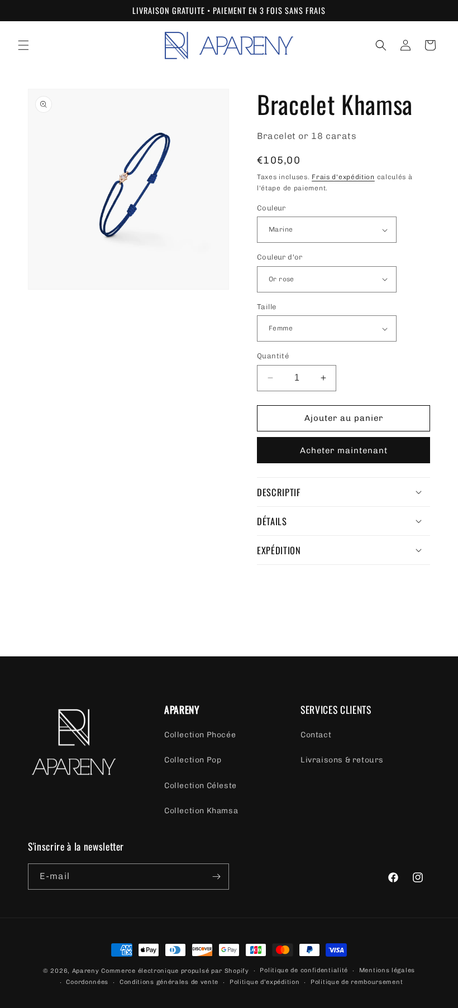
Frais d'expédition (343, 177)
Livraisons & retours (342, 760)
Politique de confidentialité (304, 970)
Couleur (271, 208)
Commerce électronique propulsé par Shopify (175, 971)
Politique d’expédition (264, 982)
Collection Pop (192, 760)
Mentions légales (387, 970)
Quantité (273, 356)
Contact (315, 735)
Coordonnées (87, 982)
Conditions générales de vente (169, 982)
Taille (266, 307)
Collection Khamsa (201, 810)
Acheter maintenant (344, 450)
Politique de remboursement (357, 982)
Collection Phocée (200, 735)
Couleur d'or (280, 257)
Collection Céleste (200, 785)
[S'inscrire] (216, 876)
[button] (23, 45)
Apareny (85, 971)
